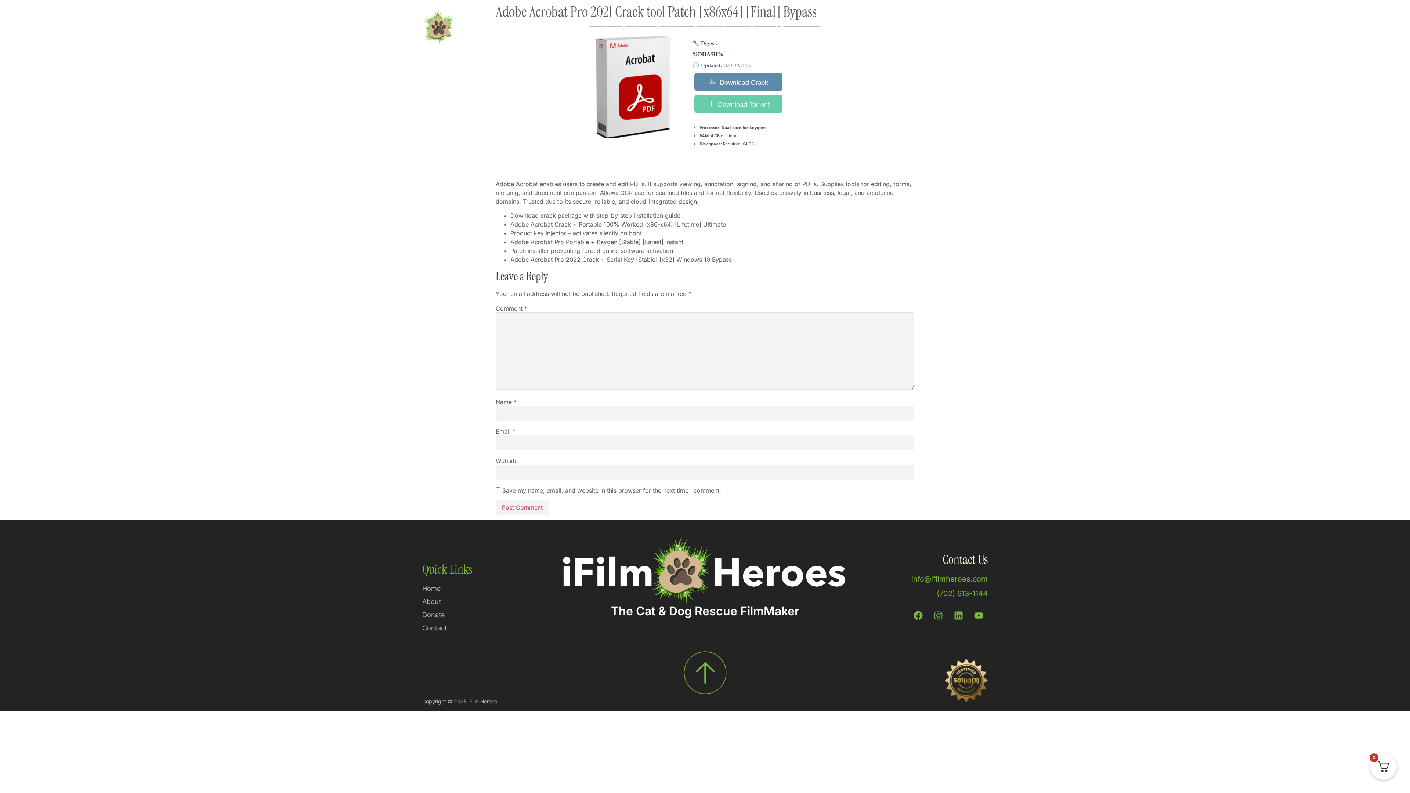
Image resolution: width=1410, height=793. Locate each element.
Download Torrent (744, 104)
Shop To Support (583, 28)
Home (537, 28)
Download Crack (744, 82)
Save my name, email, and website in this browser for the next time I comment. (611, 490)
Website (507, 461)
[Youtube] (978, 615)
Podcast (668, 28)
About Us (831, 28)
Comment (511, 308)
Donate (632, 28)
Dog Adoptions (714, 28)
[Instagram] (938, 615)
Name (506, 402)
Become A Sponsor (776, 28)
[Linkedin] (958, 615)
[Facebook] (918, 615)
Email (506, 431)
